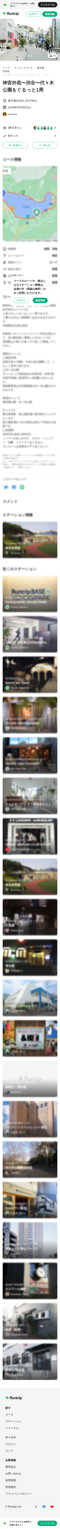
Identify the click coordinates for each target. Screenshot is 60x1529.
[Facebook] (44, 1506)
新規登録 (49, 14)
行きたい (17, 145)
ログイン (33, 14)
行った (47, 145)
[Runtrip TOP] (11, 14)
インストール (48, 4)
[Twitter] (36, 1506)
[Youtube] (52, 1506)
